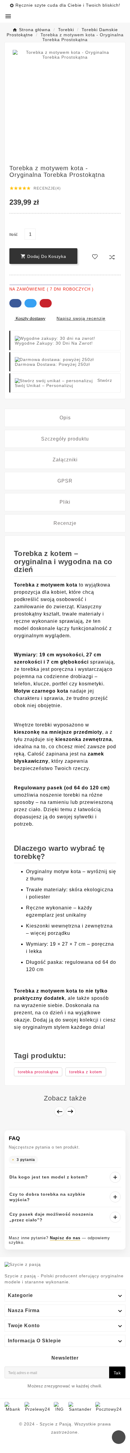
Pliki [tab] (65, 502)
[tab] (65, 418)
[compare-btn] (112, 257)
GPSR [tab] (65, 480)
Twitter (30, 303)
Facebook (15, 303)
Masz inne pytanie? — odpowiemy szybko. (59, 1240)
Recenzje (65, 523)
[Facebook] (65, 1445)
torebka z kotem (85, 1072)
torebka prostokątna (38, 1072)
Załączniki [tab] (65, 459)
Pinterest (46, 303)
